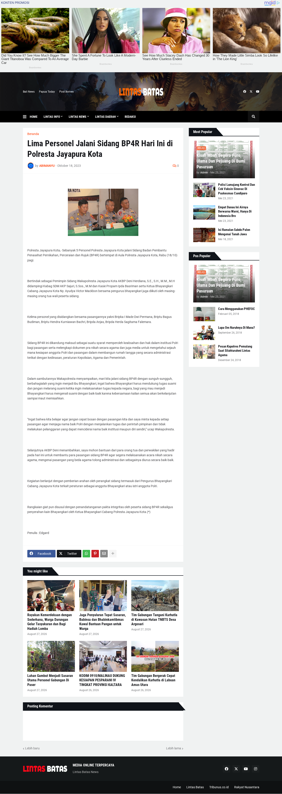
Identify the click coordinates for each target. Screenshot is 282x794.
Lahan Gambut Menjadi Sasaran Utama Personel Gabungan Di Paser (50, 680)
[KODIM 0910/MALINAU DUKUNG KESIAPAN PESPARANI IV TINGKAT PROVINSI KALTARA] (103, 656)
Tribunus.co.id (219, 787)
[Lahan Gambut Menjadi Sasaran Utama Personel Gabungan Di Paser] (51, 656)
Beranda (33, 133)
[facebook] (244, 92)
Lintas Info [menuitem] (52, 116)
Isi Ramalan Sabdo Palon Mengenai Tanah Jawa (234, 232)
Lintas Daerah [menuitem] (105, 116)
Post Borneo (66, 91)
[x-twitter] (251, 92)
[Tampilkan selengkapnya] (113, 553)
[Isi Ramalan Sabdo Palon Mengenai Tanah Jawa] (204, 235)
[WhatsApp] (86, 553)
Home (177, 787)
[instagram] (255, 769)
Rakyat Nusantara (246, 787)
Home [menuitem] (33, 116)
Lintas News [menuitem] (77, 116)
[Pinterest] (95, 553)
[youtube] (257, 92)
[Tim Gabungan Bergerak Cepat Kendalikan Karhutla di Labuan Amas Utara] (155, 656)
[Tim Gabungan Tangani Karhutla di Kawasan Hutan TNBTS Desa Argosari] (155, 595)
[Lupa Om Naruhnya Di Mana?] (204, 333)
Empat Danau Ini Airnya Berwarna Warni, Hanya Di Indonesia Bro (235, 211)
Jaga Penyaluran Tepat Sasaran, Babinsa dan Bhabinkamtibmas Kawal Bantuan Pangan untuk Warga (102, 622)
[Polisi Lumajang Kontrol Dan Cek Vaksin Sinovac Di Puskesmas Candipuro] (204, 190)
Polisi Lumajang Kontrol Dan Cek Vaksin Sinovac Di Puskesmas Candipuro (236, 189)
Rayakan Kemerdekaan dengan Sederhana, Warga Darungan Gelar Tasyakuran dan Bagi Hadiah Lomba (49, 622)
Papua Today (47, 91)
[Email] (104, 553)
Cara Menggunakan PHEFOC (236, 309)
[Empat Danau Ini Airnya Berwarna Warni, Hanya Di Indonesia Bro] (204, 212)
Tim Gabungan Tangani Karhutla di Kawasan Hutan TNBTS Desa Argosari (154, 619)
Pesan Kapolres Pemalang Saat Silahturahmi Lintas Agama (235, 350)
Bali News (29, 91)
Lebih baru (32, 748)
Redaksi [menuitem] (130, 116)
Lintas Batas (195, 787)
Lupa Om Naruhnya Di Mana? (236, 328)
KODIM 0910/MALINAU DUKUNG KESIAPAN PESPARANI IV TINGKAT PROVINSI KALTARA (102, 680)
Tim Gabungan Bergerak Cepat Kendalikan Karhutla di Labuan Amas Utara (153, 680)
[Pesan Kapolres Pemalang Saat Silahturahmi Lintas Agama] (204, 351)
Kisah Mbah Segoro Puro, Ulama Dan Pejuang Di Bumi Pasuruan (221, 161)
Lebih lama (173, 748)
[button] (26, 116)
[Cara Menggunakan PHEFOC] (204, 314)
